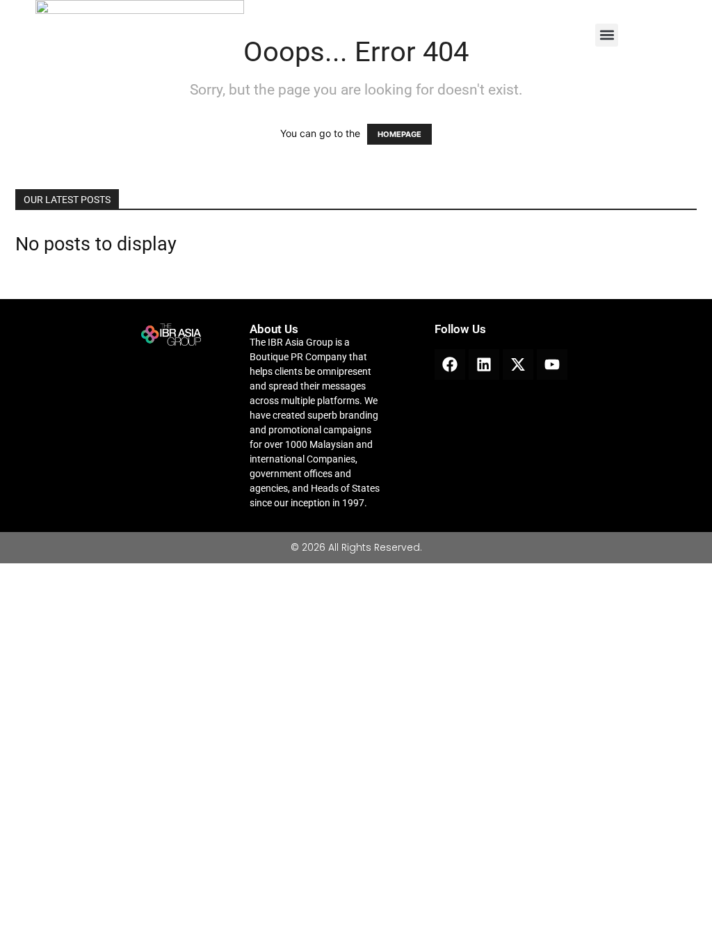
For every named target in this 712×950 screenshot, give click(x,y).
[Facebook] (450, 364)
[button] (606, 35)
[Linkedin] (484, 364)
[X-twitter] (518, 364)
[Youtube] (552, 364)
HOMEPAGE (399, 134)
